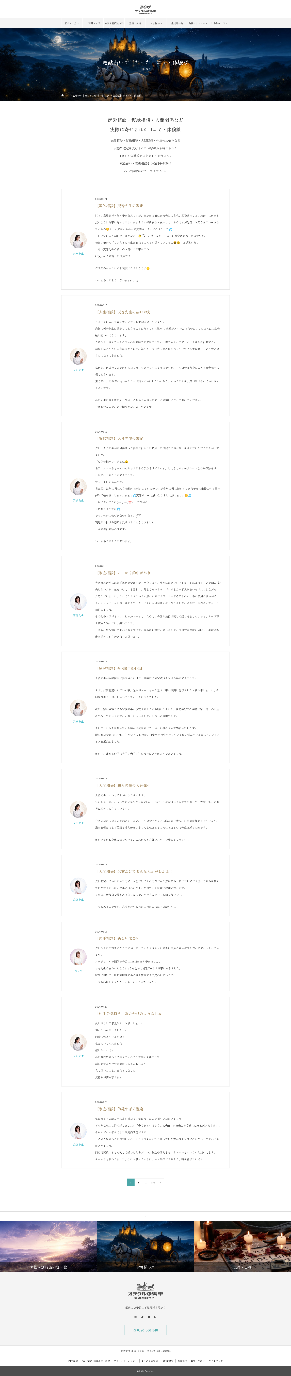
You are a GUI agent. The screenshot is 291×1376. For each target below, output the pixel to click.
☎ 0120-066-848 (145, 1330)
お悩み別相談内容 (114, 23)
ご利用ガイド (93, 23)
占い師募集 (167, 1361)
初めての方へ (72, 23)
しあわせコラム (219, 23)
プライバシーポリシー (125, 1361)
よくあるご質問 (149, 1361)
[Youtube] (149, 1317)
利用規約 (73, 1361)
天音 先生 (78, 253)
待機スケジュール (198, 23)
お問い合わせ (198, 1361)
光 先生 (78, 970)
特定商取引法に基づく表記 (96, 1361)
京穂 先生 (78, 615)
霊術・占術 (135, 23)
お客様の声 (156, 23)
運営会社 (182, 1361)
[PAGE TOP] (145, 1216)
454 (153, 1182)
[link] (78, 240)
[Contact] (155, 1317)
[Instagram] (135, 1317)
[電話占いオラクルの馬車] (145, 9)
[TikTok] (142, 1317)
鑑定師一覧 (177, 23)
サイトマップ (216, 1361)
